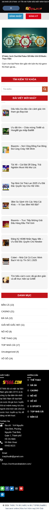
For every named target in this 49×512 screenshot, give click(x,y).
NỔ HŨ (4, 331)
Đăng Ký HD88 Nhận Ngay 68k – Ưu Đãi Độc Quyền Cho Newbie (27, 240)
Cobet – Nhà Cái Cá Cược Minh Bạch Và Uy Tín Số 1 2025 (26, 259)
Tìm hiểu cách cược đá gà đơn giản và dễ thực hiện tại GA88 (28, 277)
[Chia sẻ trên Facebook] (7, 488)
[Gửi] (45, 89)
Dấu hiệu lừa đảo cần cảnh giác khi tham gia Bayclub (28, 110)
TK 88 (18, 505)
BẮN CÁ (5, 305)
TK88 (12, 505)
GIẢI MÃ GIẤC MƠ (10, 325)
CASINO (5, 311)
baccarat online (12, 508)
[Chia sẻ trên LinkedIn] (2, 495)
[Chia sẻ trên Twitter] (12, 488)
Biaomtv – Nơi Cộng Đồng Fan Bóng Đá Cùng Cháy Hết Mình (28, 147)
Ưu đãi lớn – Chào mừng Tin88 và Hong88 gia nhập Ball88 (27, 129)
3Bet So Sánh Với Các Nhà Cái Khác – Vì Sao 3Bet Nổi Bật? (26, 203)
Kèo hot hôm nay (27, 508)
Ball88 (42, 505)
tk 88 (29, 505)
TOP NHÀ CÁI (8, 345)
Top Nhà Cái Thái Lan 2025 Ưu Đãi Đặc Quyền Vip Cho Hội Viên (28, 184)
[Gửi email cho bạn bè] (16, 488)
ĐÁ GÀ (4, 318)
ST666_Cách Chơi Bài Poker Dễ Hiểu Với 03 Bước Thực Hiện (24, 57)
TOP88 (36, 505)
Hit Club (40, 508)
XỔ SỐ (4, 358)
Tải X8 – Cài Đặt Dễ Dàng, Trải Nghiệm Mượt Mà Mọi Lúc (26, 166)
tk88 (24, 505)
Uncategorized (8, 351)
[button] (11, 8)
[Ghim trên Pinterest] (21, 488)
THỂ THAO (6, 338)
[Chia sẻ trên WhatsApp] (2, 488)
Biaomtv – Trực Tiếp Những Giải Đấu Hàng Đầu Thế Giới (26, 221)
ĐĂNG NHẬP (16, 16)
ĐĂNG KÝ (33, 16)
